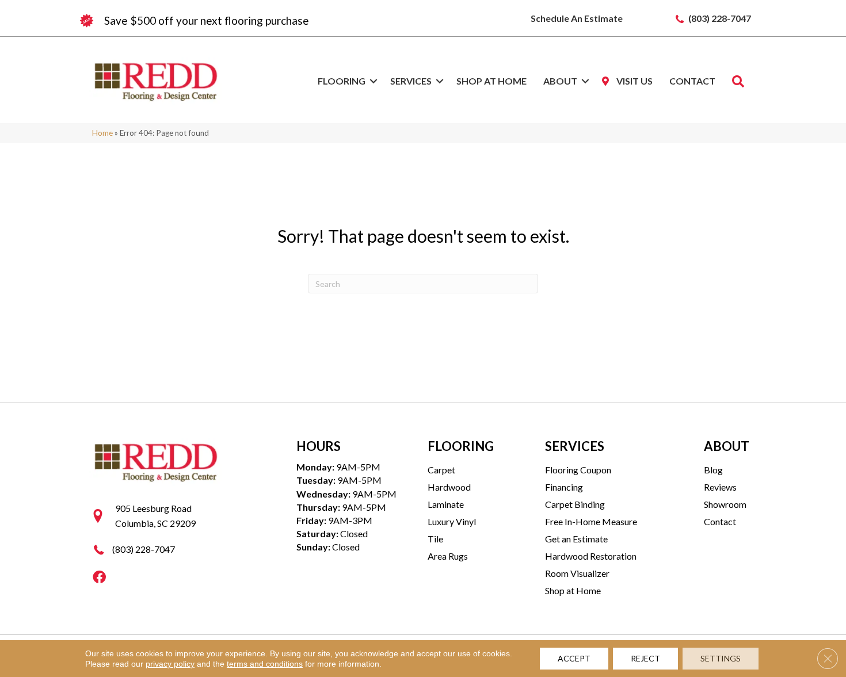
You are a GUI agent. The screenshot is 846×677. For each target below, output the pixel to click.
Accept (574, 658)
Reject (645, 658)
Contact (692, 80)
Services (411, 80)
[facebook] (99, 578)
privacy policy (170, 663)
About (560, 80)
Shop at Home (491, 80)
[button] (373, 81)
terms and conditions (265, 663)
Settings (720, 658)
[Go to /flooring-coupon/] (250, 21)
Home (102, 132)
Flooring (341, 80)
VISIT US (634, 80)
